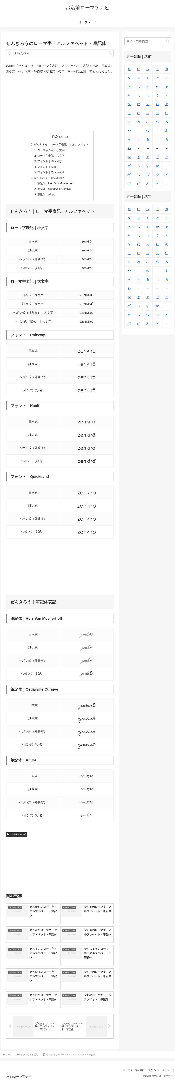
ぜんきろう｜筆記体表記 (49, 177)
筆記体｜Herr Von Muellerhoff (55, 183)
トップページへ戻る (133, 1070)
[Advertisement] (60, 102)
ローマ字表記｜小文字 (51, 150)
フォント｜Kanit (47, 166)
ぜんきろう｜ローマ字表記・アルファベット (61, 144)
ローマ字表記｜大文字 (51, 155)
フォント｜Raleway (49, 161)
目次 (55, 136)
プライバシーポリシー (160, 1070)
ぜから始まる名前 (18, 834)
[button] (110, 53)
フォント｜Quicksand (50, 172)
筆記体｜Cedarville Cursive (54, 188)
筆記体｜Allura (46, 194)
